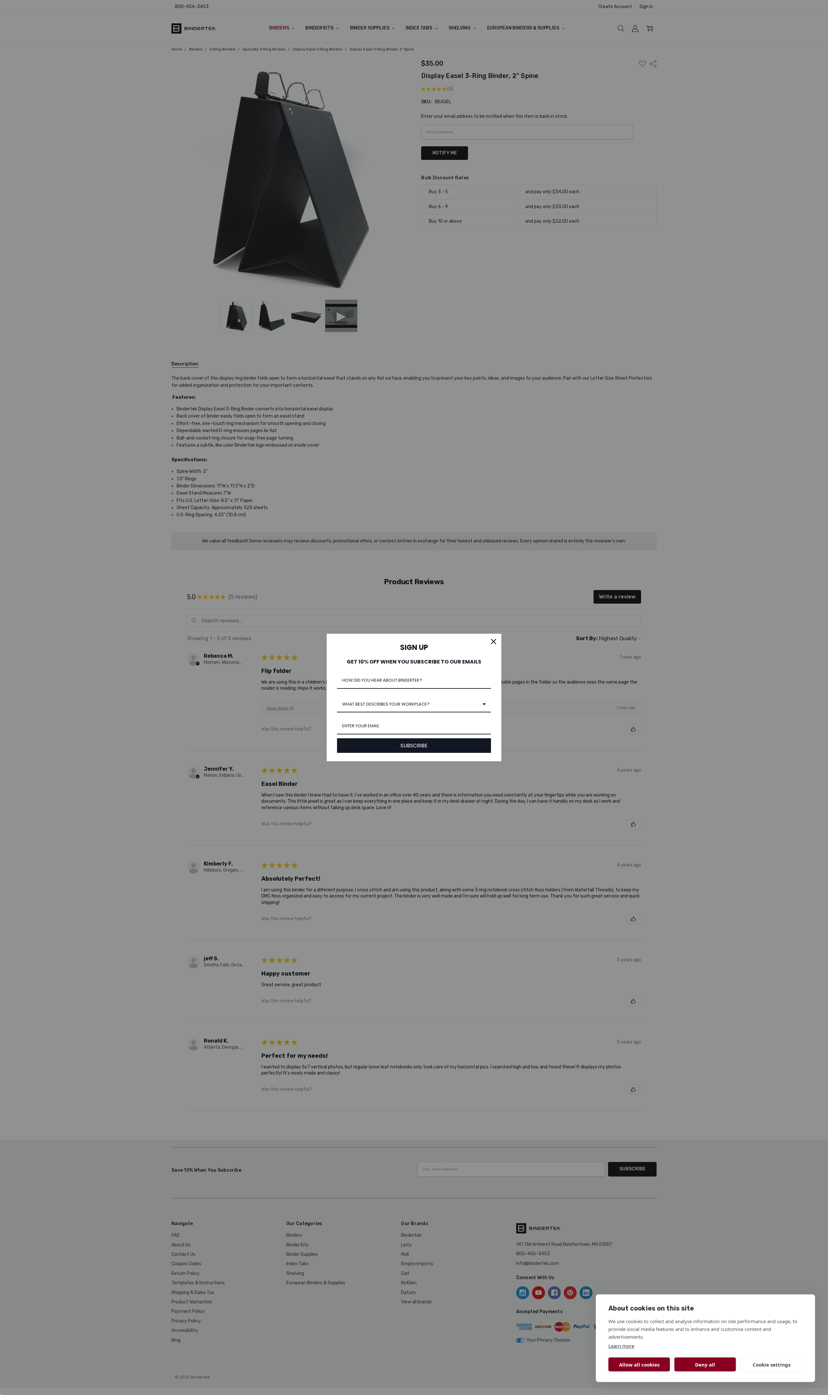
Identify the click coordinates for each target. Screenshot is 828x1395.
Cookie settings (771, 1364)
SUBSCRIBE (414, 745)
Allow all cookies (639, 1364)
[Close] (493, 641)
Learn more (621, 1346)
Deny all (705, 1364)
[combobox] (414, 705)
